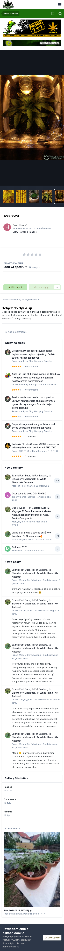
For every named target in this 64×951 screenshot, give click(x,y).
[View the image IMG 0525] (47, 196)
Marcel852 (17, 550)
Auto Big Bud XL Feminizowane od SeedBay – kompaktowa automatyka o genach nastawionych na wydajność (36, 377)
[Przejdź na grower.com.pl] (32, 43)
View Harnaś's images (25, 231)
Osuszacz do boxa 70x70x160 (29, 493)
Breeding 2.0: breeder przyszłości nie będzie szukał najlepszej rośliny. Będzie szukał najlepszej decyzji (33, 354)
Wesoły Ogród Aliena (23, 539)
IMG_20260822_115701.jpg (18, 910)
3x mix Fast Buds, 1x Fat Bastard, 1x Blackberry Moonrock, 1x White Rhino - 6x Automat (31, 479)
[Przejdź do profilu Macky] (8, 352)
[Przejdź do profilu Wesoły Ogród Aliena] (8, 534)
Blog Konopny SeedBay (43, 384)
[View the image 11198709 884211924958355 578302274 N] (34, 196)
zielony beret (19, 496)
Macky (22, 361)
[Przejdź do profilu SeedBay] (8, 375)
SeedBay (23, 384)
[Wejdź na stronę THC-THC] (32, 27)
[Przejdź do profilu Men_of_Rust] (8, 477)
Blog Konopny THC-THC (45, 451)
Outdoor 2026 (19, 547)
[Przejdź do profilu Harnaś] (7, 227)
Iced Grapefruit (15, 267)
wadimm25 (16, 913)
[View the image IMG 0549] (8, 196)
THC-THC (24, 451)
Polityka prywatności (14, 936)
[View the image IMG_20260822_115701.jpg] (32, 869)
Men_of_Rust (18, 485)
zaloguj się (44, 315)
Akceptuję (53, 937)
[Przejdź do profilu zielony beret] (8, 495)
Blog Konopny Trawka (40, 361)
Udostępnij (16, 287)
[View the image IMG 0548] (21, 196)
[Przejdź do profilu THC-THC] (8, 446)
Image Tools (50, 179)
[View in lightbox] (32, 117)
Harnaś (23, 225)
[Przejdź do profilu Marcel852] (8, 549)
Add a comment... (17, 331)
